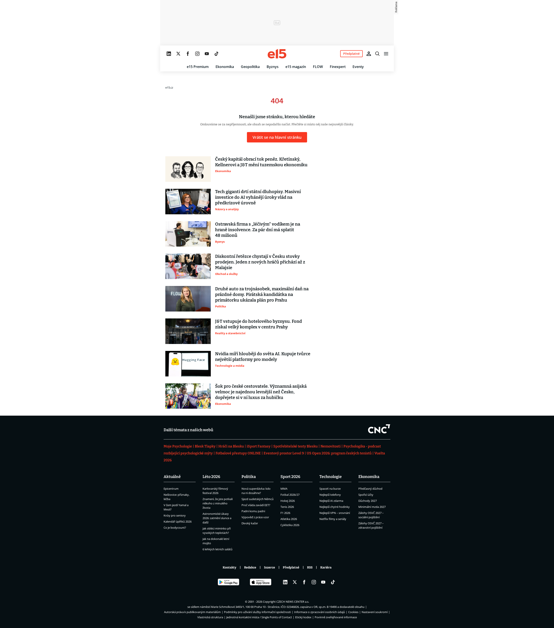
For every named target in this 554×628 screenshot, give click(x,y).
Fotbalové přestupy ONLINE (238, 453)
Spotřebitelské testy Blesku (295, 446)
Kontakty (229, 567)
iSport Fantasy (259, 446)
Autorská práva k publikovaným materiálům (192, 612)
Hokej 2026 (287, 501)
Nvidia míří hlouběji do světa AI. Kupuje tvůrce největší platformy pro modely (262, 356)
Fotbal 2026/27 (290, 495)
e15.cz (169, 87)
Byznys (273, 67)
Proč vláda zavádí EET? (256, 505)
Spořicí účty (365, 495)
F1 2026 (285, 513)
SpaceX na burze (330, 489)
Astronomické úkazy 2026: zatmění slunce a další (217, 518)
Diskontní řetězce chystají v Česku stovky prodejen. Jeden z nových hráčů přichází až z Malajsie (260, 262)
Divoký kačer (250, 523)
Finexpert (338, 67)
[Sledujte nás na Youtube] (206, 53)
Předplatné (291, 567)
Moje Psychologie (178, 446)
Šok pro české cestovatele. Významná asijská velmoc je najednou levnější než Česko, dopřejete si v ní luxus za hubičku (261, 392)
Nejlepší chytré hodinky (334, 507)
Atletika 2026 (288, 519)
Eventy (358, 67)
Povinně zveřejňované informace (336, 617)
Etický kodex (303, 617)
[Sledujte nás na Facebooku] (187, 53)
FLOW (318, 67)
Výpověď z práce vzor (255, 517)
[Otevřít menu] (386, 53)
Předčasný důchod (370, 489)
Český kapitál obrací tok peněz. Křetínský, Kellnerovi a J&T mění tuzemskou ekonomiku (261, 162)
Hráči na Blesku (231, 446)
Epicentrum (171, 489)
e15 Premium (198, 67)
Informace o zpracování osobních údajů (319, 612)
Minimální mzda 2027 (372, 507)
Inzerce (269, 567)
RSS (309, 567)
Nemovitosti (330, 446)
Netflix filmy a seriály (332, 519)
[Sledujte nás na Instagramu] (197, 53)
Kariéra (326, 567)
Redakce (250, 567)
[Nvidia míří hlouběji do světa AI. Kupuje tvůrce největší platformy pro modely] (188, 363)
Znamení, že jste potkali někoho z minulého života (218, 503)
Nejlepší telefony (330, 495)
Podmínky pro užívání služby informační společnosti (257, 612)
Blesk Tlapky (205, 446)
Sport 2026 (290, 476)
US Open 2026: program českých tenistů (339, 453)
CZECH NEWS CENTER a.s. (292, 602)
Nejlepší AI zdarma (331, 501)
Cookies (353, 612)
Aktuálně (172, 476)
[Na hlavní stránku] (277, 53)
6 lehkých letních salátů (217, 549)
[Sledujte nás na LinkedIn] (168, 53)
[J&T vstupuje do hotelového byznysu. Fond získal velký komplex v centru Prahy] (188, 331)
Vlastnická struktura (210, 617)
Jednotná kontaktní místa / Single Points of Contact (259, 617)
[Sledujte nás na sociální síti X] (178, 53)
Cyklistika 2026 (289, 525)
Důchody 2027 (367, 501)
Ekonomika (225, 67)
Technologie (330, 476)
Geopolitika (250, 67)
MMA (283, 489)
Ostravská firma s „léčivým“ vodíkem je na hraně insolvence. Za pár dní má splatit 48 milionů (257, 229)
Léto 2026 (211, 476)
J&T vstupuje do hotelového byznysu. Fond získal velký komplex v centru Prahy (258, 324)
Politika (249, 476)
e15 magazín (295, 67)
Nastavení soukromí (375, 612)
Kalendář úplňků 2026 (178, 521)
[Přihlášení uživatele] (368, 53)
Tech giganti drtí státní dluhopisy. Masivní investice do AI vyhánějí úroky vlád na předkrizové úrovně (258, 197)
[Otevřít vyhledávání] (377, 53)
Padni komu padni (253, 511)
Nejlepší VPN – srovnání (334, 513)
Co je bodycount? (175, 528)
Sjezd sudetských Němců (258, 499)
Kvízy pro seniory (175, 515)
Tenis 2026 (287, 507)
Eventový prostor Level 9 (284, 453)
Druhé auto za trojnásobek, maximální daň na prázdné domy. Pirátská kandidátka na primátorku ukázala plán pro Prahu (262, 294)
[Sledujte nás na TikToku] (216, 53)
